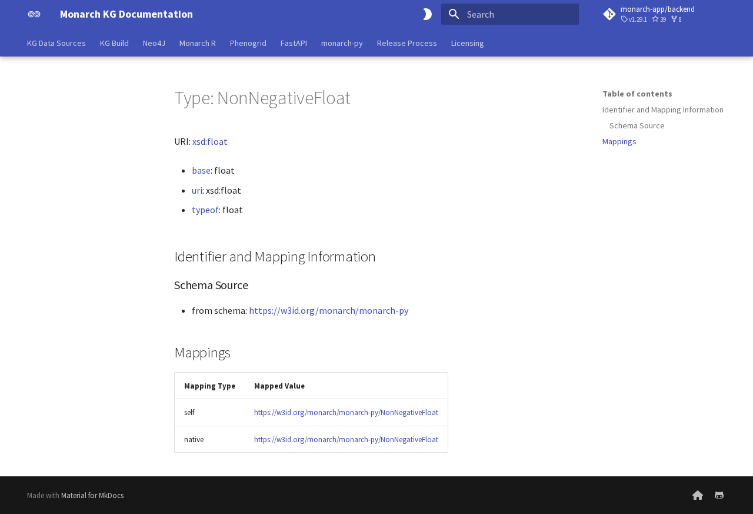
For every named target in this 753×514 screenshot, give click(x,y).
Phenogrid (248, 43)
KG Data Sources (56, 43)
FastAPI (294, 43)
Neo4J (154, 43)
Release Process (407, 43)
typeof (205, 209)
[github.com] (718, 495)
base (201, 170)
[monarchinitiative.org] (697, 495)
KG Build (114, 43)
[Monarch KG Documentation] (34, 14)
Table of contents (637, 93)
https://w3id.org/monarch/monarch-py (328, 310)
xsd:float (210, 141)
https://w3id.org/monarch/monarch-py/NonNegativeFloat (346, 412)
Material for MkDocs (92, 495)
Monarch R (197, 43)
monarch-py (342, 43)
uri (197, 190)
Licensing (467, 43)
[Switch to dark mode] (427, 14)
